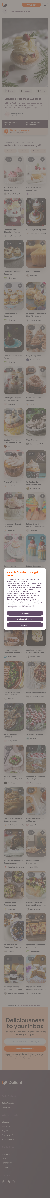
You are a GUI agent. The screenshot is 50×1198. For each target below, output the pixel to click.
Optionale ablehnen (25, 619)
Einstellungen (25, 613)
